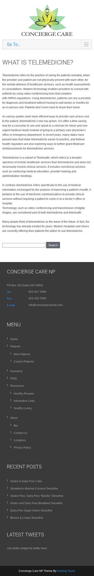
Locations (20, 440)
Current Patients (24, 361)
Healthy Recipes (24, 393)
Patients (15, 346)
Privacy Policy (22, 447)
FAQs (13, 378)
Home (14, 339)
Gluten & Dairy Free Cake (26, 481)
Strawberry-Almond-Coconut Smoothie (34, 488)
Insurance (16, 371)
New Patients (22, 354)
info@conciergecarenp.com (46, 305)
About (14, 417)
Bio (16, 425)
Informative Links (24, 401)
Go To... (13, 44)
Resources (17, 385)
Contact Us (20, 433)
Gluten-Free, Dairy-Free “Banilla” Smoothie (36, 496)
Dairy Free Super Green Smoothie (31, 510)
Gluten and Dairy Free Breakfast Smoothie (36, 503)
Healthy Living (22, 408)
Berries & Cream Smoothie (26, 517)
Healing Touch (66, 571)
